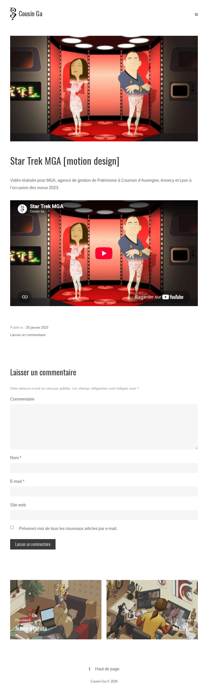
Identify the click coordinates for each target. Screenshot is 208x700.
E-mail (17, 481)
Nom (15, 458)
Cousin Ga (30, 13)
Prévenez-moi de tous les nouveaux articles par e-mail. (68, 528)
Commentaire (22, 399)
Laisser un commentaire (27, 335)
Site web (18, 505)
